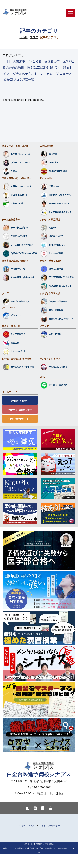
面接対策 (53, 153)
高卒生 (14, 153)
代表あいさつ (55, 186)
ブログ (34, 37)
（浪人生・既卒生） (24, 154)
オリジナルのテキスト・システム (29, 73)
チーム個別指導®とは (21, 227)
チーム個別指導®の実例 (22, 244)
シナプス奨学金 (18, 333)
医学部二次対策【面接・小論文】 (50, 67)
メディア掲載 (55, 333)
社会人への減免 (18, 351)
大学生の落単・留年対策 (22, 366)
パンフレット (17, 315)
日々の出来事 (16, 61)
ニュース (66, 73)
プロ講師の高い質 (19, 194)
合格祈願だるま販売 (58, 366)
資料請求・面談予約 (58, 384)
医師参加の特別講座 (58, 170)
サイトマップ (28, 825)
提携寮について (56, 236)
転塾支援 (15, 342)
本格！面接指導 (56, 309)
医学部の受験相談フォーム (20, 418)
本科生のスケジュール (21, 186)
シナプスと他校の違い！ (60, 212)
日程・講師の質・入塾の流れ (16, 178)
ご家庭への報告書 (19, 236)
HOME (24, 37)
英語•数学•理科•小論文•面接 (24, 253)
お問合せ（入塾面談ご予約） (20, 409)
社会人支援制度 (56, 268)
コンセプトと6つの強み (60, 194)
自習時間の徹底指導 (58, 301)
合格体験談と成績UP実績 (22, 277)
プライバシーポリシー (49, 825)
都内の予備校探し (57, 244)
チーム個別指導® (11, 219)
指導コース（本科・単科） (15, 145)
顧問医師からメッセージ (60, 203)
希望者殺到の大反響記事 (60, 286)
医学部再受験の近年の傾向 (61, 277)
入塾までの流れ (18, 203)
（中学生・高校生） (24, 163)
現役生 (14, 162)
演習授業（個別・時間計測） (62, 318)
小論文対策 (54, 162)
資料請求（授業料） (20, 400)
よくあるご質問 (56, 253)
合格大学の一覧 (18, 268)
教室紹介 (53, 227)
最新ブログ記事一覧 (20, 79)
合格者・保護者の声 (46, 61)
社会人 (14, 170)
